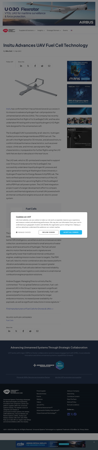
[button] (23, 232)
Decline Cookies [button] (48, 232)
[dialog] (49, 225)
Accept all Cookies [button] (71, 232)
